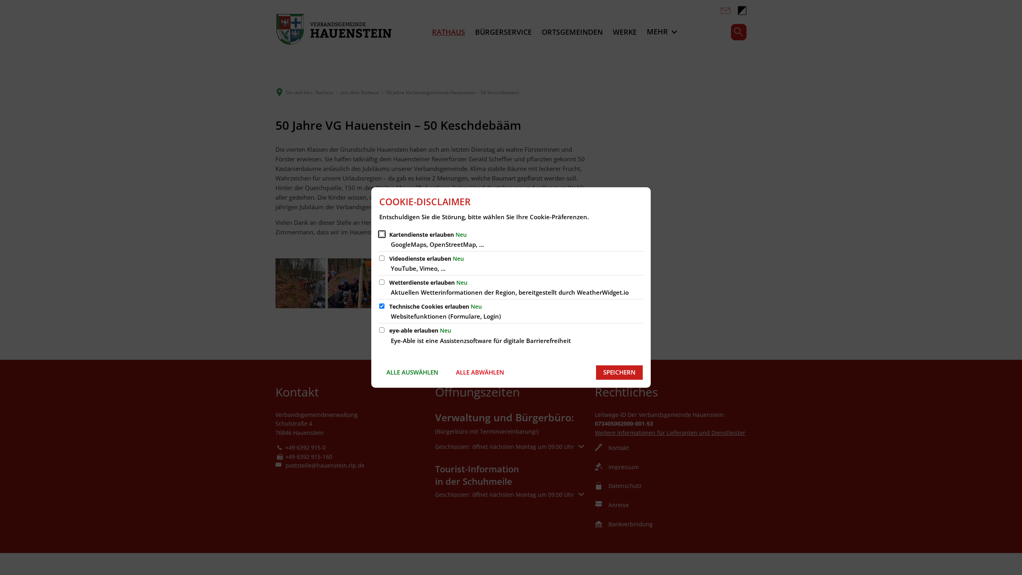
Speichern (619, 372)
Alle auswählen (412, 372)
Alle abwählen (480, 372)
